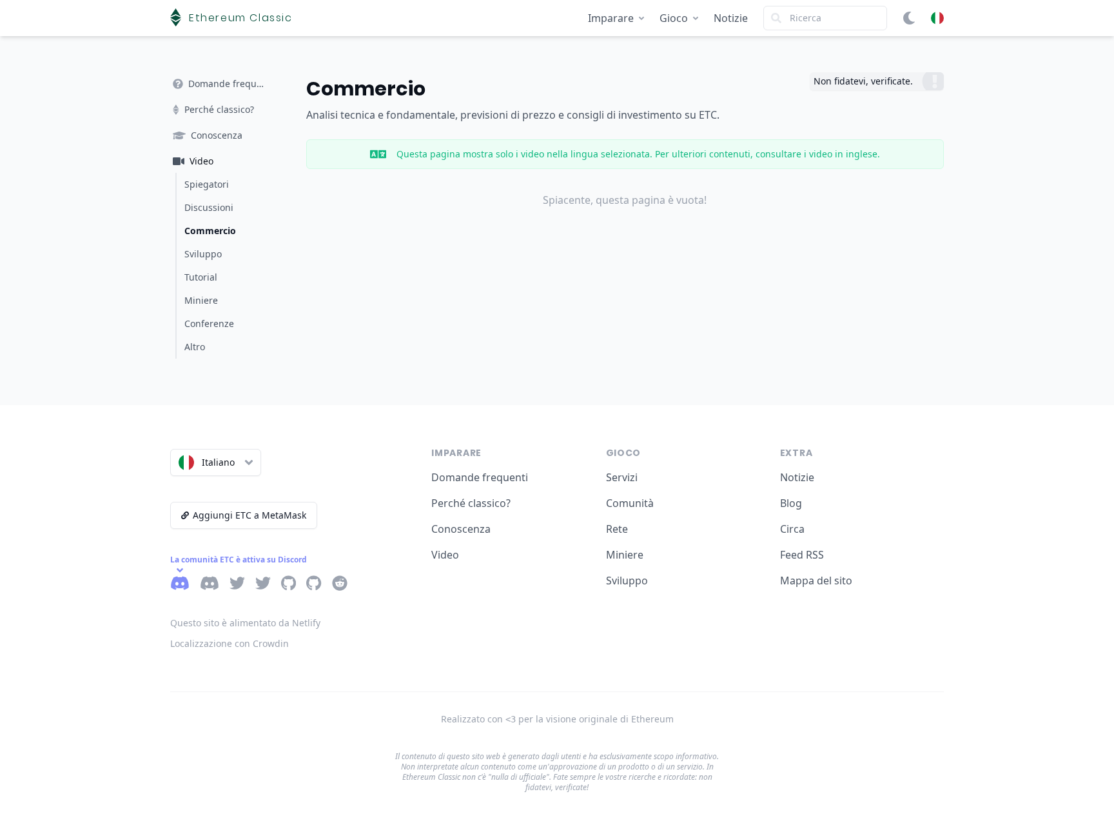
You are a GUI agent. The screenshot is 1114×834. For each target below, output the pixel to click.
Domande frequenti (479, 477)
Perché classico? (471, 503)
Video (445, 555)
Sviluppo (627, 580)
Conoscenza (461, 529)
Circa (792, 529)
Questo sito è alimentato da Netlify (245, 623)
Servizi (622, 477)
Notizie (731, 18)
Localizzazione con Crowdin (229, 643)
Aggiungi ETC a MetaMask (249, 515)
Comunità (630, 503)
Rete (617, 529)
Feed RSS (802, 555)
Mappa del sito (816, 580)
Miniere (624, 555)
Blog (791, 503)
